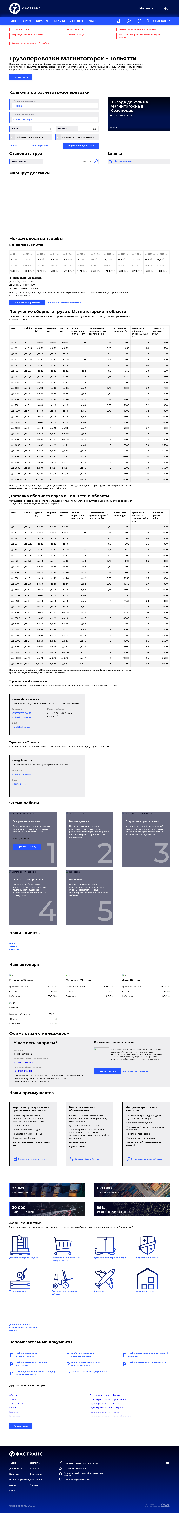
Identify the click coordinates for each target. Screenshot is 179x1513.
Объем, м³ (62, 128)
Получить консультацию (80, 145)
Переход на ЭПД (75, 34)
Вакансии (14, 1474)
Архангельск (16, 1403)
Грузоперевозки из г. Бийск (104, 1412)
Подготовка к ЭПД (76, 29)
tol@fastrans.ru (20, 784)
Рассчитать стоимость (135, 1071)
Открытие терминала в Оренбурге (31, 43)
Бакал (12, 1407)
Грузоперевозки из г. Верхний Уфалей (110, 1416)
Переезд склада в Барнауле (27, 34)
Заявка (13, 145)
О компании (77, 20)
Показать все (20, 77)
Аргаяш (13, 1399)
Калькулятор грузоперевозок (65, 302)
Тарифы (13, 20)
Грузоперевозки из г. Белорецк (106, 1407)
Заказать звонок (107, 1071)
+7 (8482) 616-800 (21, 774)
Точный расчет (39, 145)
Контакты (59, 20)
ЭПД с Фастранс (21, 29)
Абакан (13, 1395)
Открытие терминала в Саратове (137, 29)
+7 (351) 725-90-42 (21, 713)
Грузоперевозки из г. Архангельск (108, 1399)
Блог (12, 1490)
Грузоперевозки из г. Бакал (104, 1403)
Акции (92, 20)
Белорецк (14, 1416)
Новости (34, 1468)
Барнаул (13, 1412)
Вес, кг (14, 128)
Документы (42, 20)
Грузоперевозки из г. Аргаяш (105, 1395)
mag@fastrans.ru (21, 727)
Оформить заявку (27, 846)
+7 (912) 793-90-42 (21, 717)
